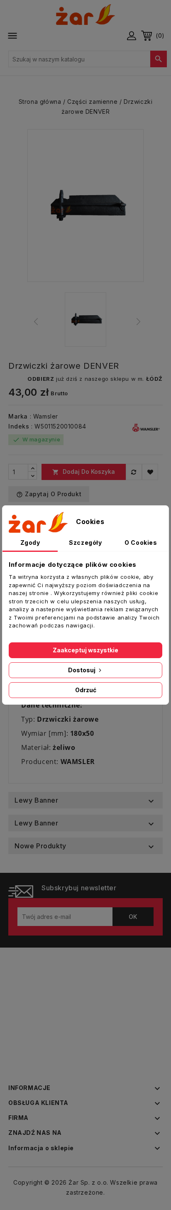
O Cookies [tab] (141, 542)
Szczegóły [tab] (85, 542)
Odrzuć (85, 689)
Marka (18, 416)
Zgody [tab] (30, 542)
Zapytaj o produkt (48, 494)
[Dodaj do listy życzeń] (150, 472)
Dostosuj (82, 670)
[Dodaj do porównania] (134, 472)
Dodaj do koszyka (83, 471)
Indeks (18, 426)
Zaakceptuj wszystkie (85, 650)
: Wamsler (44, 416)
